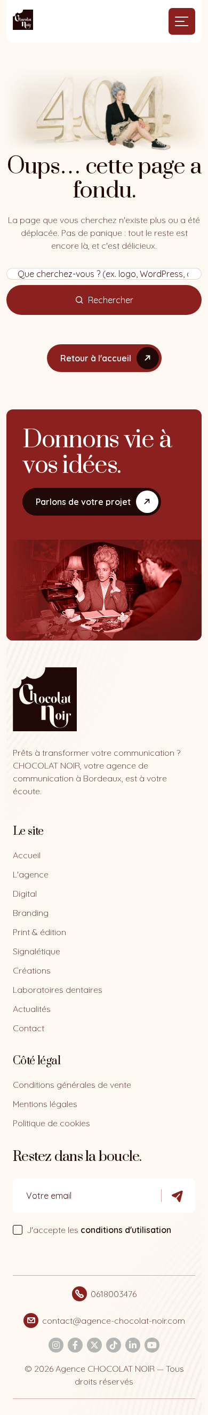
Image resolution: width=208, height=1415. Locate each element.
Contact (28, 1028)
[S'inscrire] (178, 1196)
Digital (25, 893)
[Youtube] (152, 1345)
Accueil (27, 855)
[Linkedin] (132, 1345)
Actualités (32, 1008)
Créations (32, 970)
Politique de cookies (51, 1123)
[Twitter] (94, 1345)
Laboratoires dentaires (57, 989)
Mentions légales (45, 1103)
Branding (31, 912)
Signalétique (36, 951)
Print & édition (39, 932)
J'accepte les (99, 1229)
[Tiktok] (113, 1345)
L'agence (31, 874)
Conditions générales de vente (72, 1084)
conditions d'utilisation (126, 1229)
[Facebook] (75, 1345)
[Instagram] (56, 1345)
